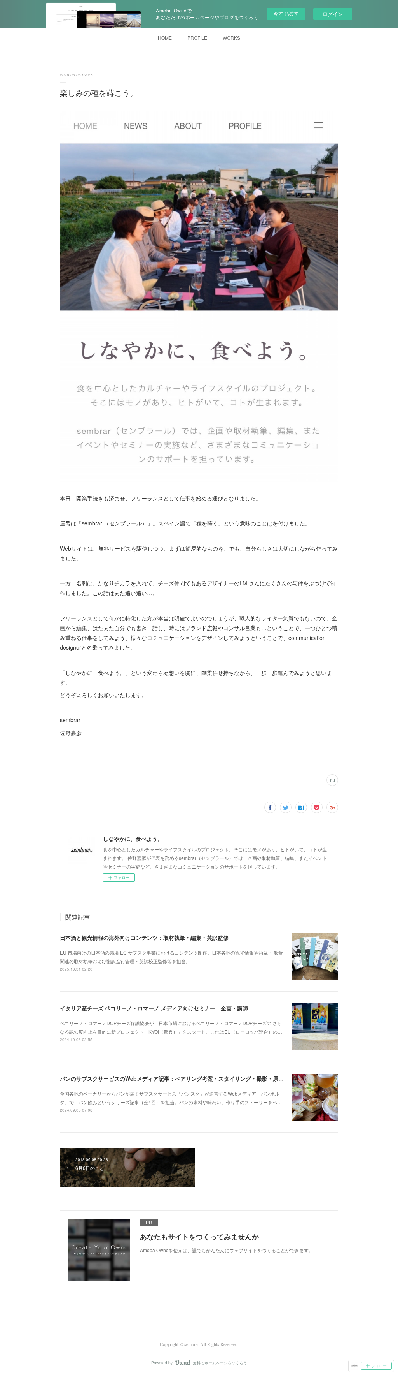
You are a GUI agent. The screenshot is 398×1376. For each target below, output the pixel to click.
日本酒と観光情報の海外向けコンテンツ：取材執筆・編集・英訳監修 (144, 937)
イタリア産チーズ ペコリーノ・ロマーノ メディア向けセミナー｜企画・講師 (154, 1008)
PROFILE (197, 37)
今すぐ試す (285, 13)
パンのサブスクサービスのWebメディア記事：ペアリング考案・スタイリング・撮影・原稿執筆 (177, 1078)
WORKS (231, 37)
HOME (165, 37)
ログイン (333, 14)
